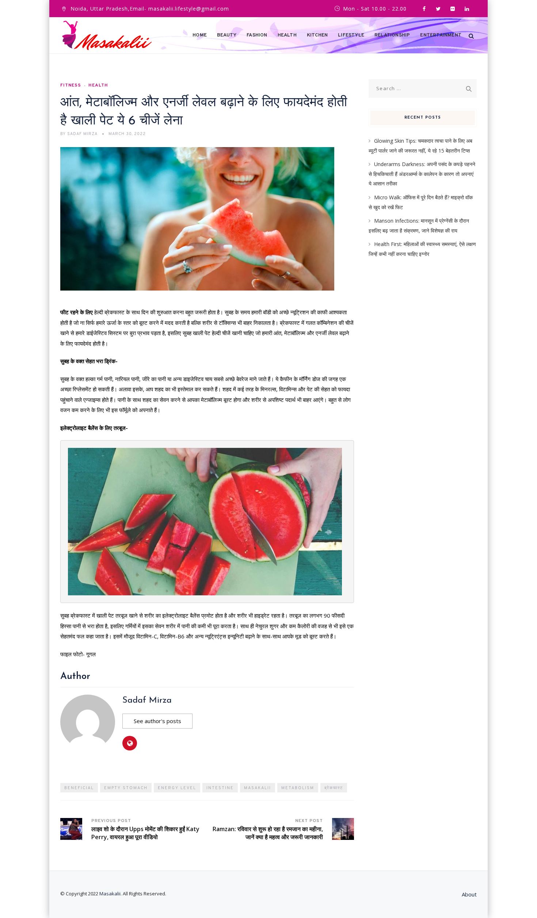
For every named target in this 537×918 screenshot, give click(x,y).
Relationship (392, 35)
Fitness (70, 85)
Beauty (226, 35)
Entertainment (440, 35)
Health (287, 35)
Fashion (257, 35)
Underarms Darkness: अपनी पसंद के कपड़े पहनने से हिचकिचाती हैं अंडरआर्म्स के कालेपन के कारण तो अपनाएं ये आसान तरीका (422, 174)
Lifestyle (351, 35)
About (469, 894)
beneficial (79, 788)
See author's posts (157, 721)
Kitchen (317, 35)
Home (200, 35)
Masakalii (257, 788)
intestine (220, 788)
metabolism (297, 788)
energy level (177, 788)
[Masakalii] (107, 35)
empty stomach (126, 788)
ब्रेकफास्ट (333, 788)
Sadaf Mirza (147, 700)
